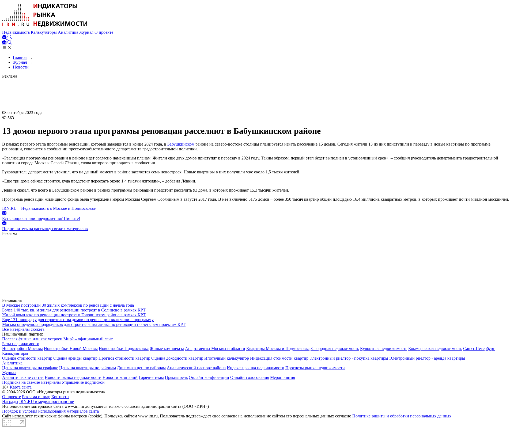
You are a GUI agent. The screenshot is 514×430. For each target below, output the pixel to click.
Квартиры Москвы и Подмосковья (277, 348)
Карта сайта (21, 387)
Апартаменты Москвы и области (215, 348)
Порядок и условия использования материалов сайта (50, 411)
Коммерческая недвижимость (435, 348)
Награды (10, 401)
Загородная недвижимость (335, 348)
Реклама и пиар (36, 396)
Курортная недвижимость (383, 348)
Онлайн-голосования (249, 377)
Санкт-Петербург (479, 348)
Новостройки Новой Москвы (71, 348)
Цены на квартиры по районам (87, 368)
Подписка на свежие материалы (31, 382)
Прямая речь (176, 377)
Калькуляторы (44, 32)
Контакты (60, 396)
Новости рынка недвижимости (73, 377)
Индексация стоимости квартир (279, 358)
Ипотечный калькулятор (226, 358)
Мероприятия (282, 377)
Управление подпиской (83, 382)
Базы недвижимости (20, 343)
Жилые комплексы (167, 348)
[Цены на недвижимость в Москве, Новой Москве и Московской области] (45, 27)
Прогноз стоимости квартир (124, 358)
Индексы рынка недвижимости (255, 368)
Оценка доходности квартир (177, 358)
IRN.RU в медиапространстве (46, 401)
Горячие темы (151, 377)
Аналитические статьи (23, 377)
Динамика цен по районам (141, 368)
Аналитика (68, 32)
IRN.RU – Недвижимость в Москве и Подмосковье (49, 208)
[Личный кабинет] (4, 37)
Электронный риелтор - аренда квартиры (427, 358)
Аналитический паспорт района (196, 368)
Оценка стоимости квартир (27, 358)
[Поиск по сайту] (9, 37)
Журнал (87, 32)
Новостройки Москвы (22, 348)
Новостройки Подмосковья (124, 348)
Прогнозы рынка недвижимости (315, 368)
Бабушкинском (180, 144)
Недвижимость (16, 32)
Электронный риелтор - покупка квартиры (348, 358)
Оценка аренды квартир (75, 358)
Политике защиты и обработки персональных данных (401, 416)
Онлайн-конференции (209, 377)
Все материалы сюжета (23, 329)
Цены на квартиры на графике (30, 368)
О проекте (104, 32)
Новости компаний (120, 377)
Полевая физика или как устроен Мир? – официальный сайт (57, 339)
